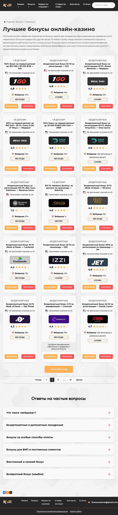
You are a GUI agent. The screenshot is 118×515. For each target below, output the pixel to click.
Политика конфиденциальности (52, 511)
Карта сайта (75, 511)
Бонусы (31, 4)
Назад (38, 380)
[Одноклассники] (7, 492)
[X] (10, 492)
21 (70, 380)
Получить (28, 106)
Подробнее (11, 106)
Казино (20, 4)
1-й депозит (19, 60)
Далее (79, 380)
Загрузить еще (58, 369)
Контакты (75, 4)
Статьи (86, 4)
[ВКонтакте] (4, 492)
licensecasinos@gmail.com (103, 502)
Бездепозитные (59, 60)
